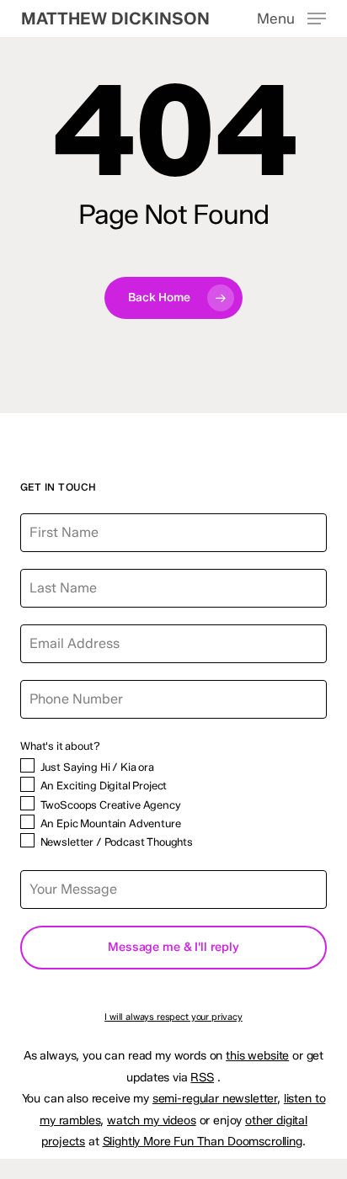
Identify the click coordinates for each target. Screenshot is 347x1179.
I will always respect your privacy (173, 1016)
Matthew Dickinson (115, 18)
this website (257, 1056)
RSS (202, 1077)
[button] (291, 17)
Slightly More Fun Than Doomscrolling (202, 1141)
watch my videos (151, 1120)
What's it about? (59, 746)
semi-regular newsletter (214, 1098)
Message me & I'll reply (173, 946)
